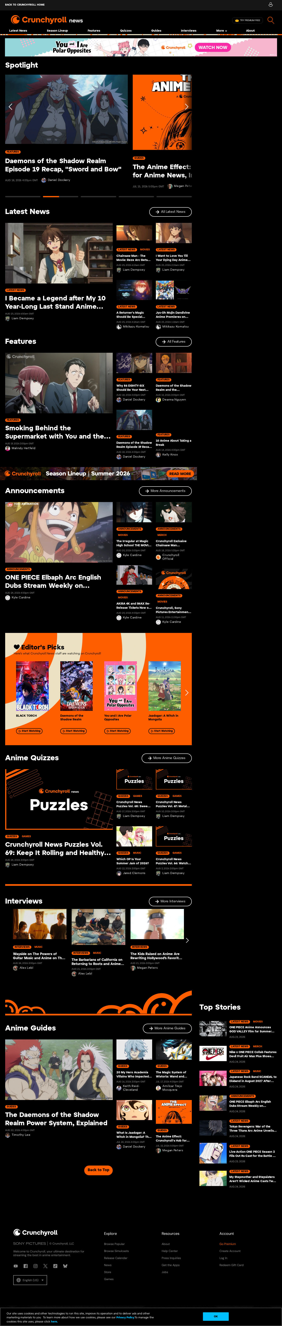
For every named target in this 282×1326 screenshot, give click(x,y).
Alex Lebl (26, 968)
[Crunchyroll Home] (35, 1235)
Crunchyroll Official (170, 557)
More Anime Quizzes (169, 758)
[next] (186, 693)
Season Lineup (57, 31)
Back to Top (98, 1170)
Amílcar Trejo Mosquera (172, 1088)
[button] (30, 1280)
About (250, 31)
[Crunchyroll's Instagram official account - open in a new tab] (35, 1266)
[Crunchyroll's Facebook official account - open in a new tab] (26, 1266)
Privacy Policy (125, 1317)
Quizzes (126, 31)
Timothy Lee (21, 1135)
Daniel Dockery (59, 180)
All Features (176, 341)
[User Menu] (270, 5)
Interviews (188, 31)
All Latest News (173, 211)
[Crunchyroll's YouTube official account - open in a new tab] (16, 1266)
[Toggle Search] (271, 20)
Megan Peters (147, 968)
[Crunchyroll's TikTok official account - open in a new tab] (55, 1266)
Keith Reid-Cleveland (131, 1088)
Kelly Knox (170, 454)
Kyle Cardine (21, 597)
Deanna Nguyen (174, 399)
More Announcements (168, 491)
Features (94, 31)
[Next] (186, 138)
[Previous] (10, 138)
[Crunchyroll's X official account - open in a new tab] (45, 1266)
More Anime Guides (170, 1028)
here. (54, 1321)
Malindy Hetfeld (24, 448)
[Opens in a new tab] (141, 47)
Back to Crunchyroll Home (25, 5)
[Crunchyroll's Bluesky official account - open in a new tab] (65, 1266)
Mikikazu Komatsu (136, 326)
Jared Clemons (134, 873)
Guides (156, 31)
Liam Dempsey (23, 318)
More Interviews (173, 901)
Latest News (18, 31)
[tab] (22, 198)
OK (216, 1316)
